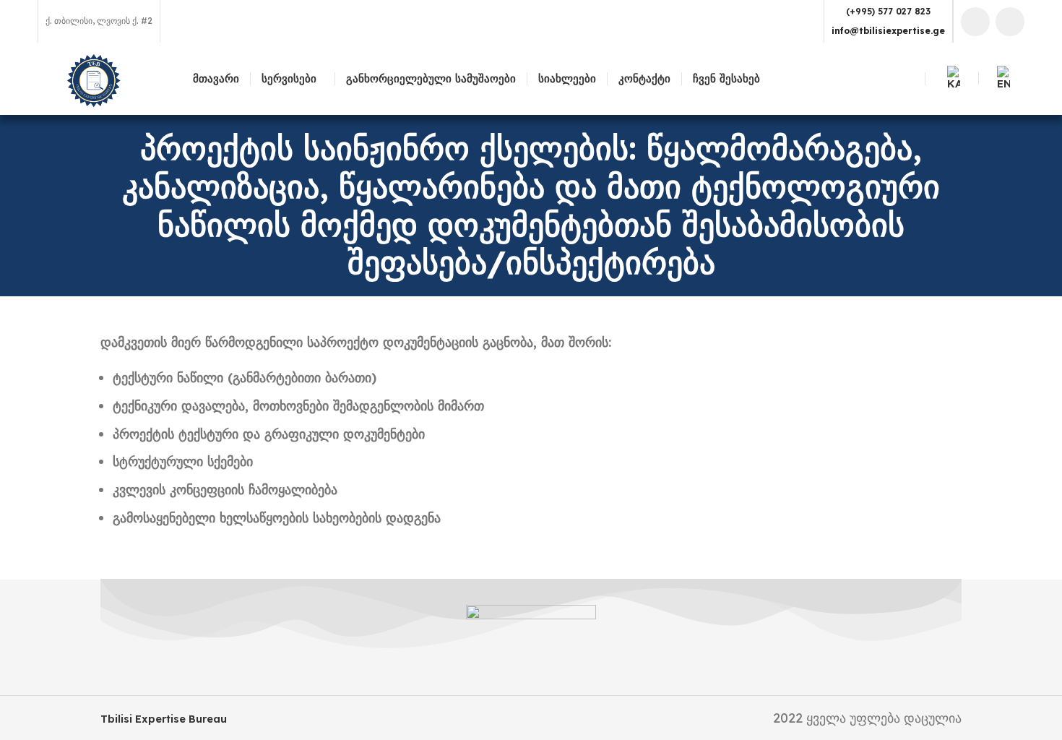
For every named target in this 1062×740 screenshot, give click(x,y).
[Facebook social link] (975, 21)
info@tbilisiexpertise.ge (888, 30)
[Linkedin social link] (1010, 21)
